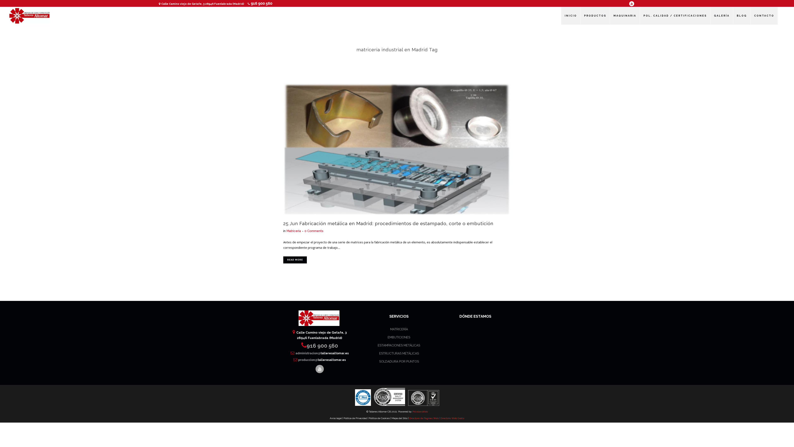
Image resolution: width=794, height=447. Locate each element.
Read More (295, 259)
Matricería (293, 231)
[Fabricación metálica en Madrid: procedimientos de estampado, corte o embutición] (397, 149)
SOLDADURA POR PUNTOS (399, 361)
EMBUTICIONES (399, 337)
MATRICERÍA (399, 329)
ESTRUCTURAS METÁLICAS (399, 353)
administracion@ (322, 353)
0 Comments (314, 231)
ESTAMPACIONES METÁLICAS (399, 345)
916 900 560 (261, 3)
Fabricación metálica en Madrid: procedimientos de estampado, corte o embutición (396, 223)
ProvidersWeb (420, 411)
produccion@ (322, 360)
